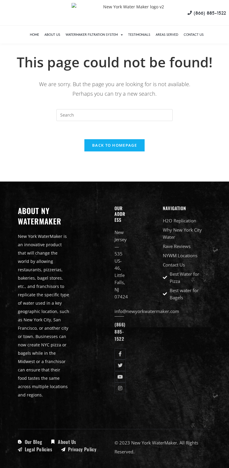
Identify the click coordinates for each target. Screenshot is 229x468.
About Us (52, 34)
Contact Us (194, 34)
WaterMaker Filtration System (92, 34)
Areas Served (167, 34)
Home (34, 34)
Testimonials (139, 34)
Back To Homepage (114, 145)
